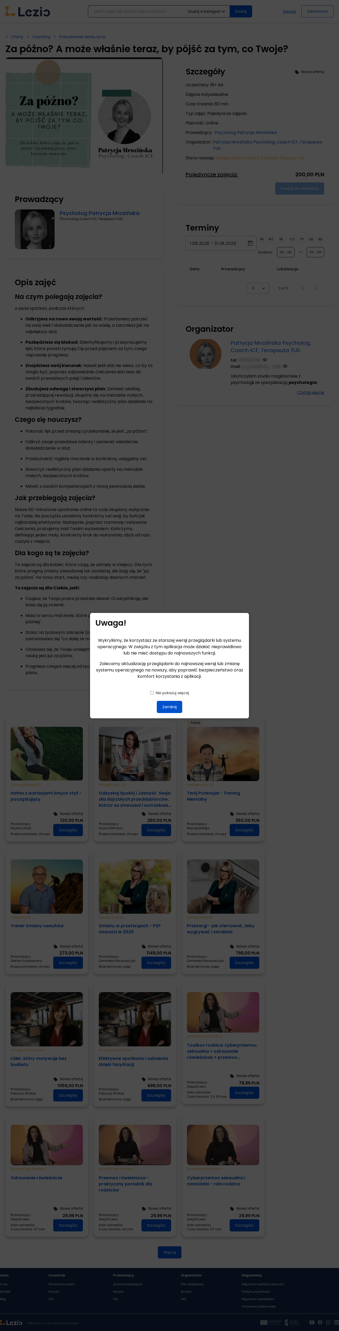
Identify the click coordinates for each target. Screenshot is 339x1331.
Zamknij (169, 707)
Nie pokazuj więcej (172, 693)
